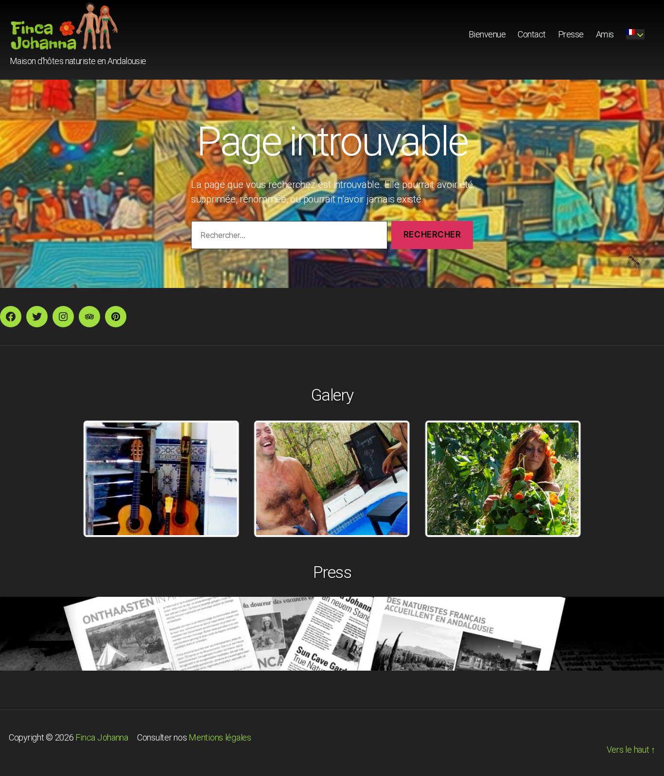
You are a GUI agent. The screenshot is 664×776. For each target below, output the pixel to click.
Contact (532, 34)
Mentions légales (220, 737)
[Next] (560, 478)
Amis (605, 34)
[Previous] (103, 478)
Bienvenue (487, 34)
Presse (571, 34)
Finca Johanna (101, 737)
